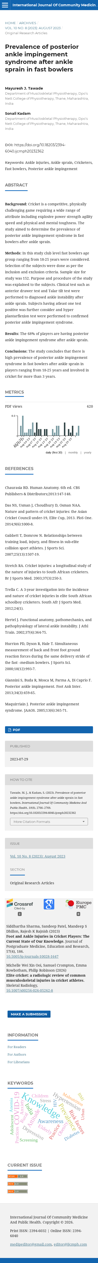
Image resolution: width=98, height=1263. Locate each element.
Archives (27, 23)
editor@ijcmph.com (70, 1244)
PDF (16, 730)
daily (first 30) (54, 452)
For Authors (17, 1054)
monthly (73, 452)
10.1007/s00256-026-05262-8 (29, 990)
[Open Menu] (5, 5)
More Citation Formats (32, 822)
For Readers (17, 1047)
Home (10, 23)
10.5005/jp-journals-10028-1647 (32, 956)
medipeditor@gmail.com (31, 1244)
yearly (87, 452)
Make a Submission (29, 1014)
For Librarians (19, 1062)
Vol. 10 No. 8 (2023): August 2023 (33, 28)
